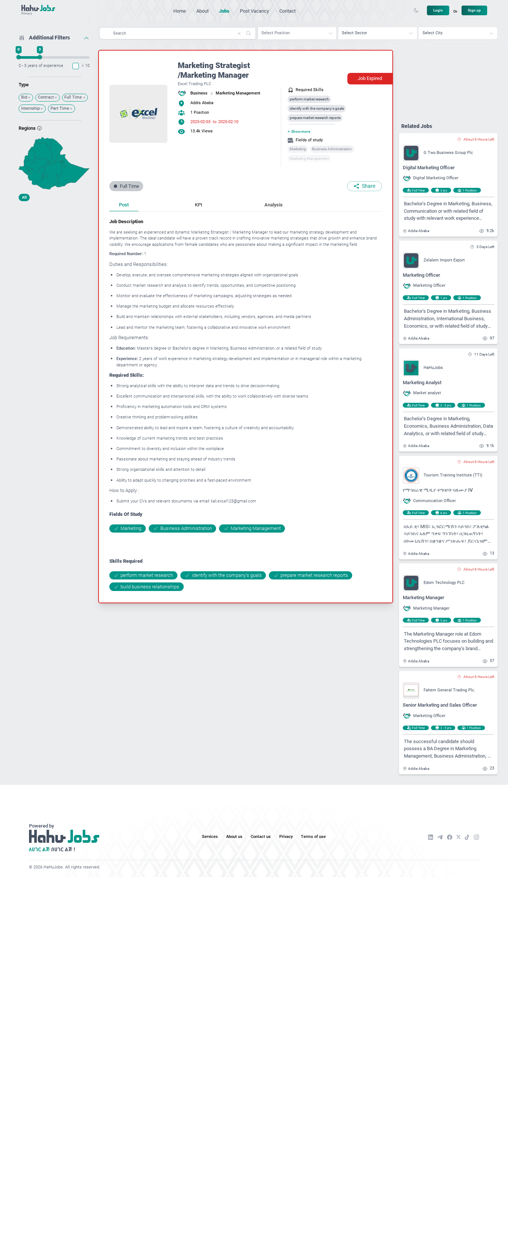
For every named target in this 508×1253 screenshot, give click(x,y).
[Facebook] (449, 837)
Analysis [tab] (273, 205)
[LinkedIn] (430, 837)
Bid (24, 97)
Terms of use (313, 836)
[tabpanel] (245, 404)
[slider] (19, 57)
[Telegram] (440, 837)
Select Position (275, 32)
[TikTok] (467, 837)
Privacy (286, 836)
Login (438, 10)
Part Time (60, 108)
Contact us (261, 836)
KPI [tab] (198, 205)
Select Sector (354, 32)
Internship (30, 108)
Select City (432, 32)
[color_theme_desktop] (416, 10)
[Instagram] (476, 837)
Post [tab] (124, 205)
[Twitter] (458, 837)
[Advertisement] (54, 251)
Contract (46, 97)
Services (210, 836)
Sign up (474, 10)
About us (234, 836)
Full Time (73, 97)
